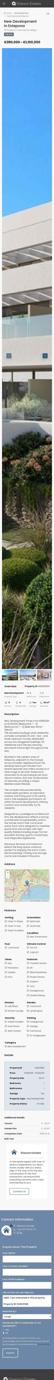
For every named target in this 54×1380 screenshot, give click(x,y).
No (7, 1332)
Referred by (10, 1311)
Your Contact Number (16, 1266)
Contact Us (19, 1191)
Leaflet (24, 901)
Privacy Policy (44, 1344)
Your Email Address (14, 1279)
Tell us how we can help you (18, 1292)
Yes (7, 1329)
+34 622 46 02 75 (26, 1229)
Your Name (9, 1253)
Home (9, 13)
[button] (48, 14)
